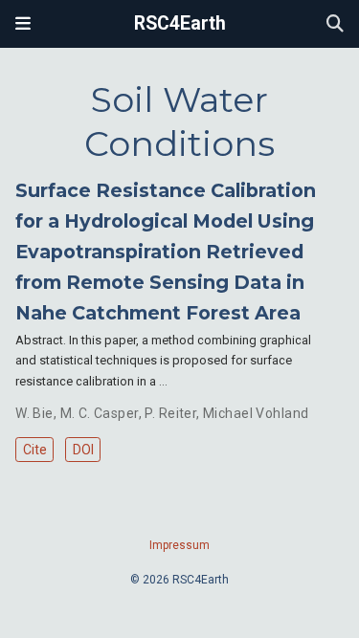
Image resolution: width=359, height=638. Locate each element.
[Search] (335, 24)
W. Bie (34, 413)
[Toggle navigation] (23, 23)
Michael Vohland (255, 413)
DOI (83, 449)
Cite (35, 449)
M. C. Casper (99, 413)
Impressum (179, 545)
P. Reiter (170, 413)
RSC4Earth (180, 23)
